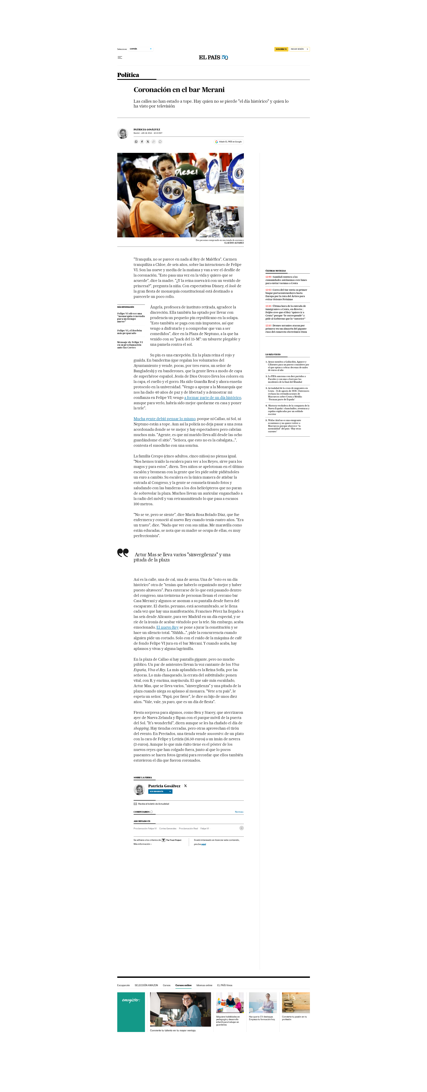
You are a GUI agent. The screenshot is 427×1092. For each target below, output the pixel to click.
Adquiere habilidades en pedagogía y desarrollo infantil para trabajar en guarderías (228, 1020)
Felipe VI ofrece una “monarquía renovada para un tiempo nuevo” (131, 318)
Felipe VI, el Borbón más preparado (129, 332)
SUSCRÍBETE (281, 49)
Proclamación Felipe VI (145, 828)
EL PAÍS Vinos (224, 985)
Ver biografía (156, 791)
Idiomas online (204, 985)
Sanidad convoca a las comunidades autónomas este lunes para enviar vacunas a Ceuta (286, 280)
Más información (142, 844)
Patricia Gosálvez (147, 129)
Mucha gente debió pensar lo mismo (164, 418)
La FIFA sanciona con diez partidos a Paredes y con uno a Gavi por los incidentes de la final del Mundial (287, 379)
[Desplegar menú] (120, 57)
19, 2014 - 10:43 (151, 133)
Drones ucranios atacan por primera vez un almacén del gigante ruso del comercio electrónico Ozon (286, 328)
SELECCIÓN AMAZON (146, 985)
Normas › (239, 812)
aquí (203, 844)
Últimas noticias (276, 271)
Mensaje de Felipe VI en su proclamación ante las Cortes (130, 345)
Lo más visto (273, 354)
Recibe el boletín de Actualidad (153, 803)
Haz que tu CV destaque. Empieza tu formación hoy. (262, 1018)
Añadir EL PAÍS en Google (230, 142)
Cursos (166, 985)
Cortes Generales (167, 828)
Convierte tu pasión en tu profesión (294, 1018)
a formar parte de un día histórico (212, 397)
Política (128, 75)
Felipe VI (204, 828)
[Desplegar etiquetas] (241, 828)
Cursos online (183, 985)
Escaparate (123, 985)
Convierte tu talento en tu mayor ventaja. (173, 1030)
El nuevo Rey (167, 627)
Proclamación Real (188, 828)
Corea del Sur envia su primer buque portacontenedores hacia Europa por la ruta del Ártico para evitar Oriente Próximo (286, 294)
